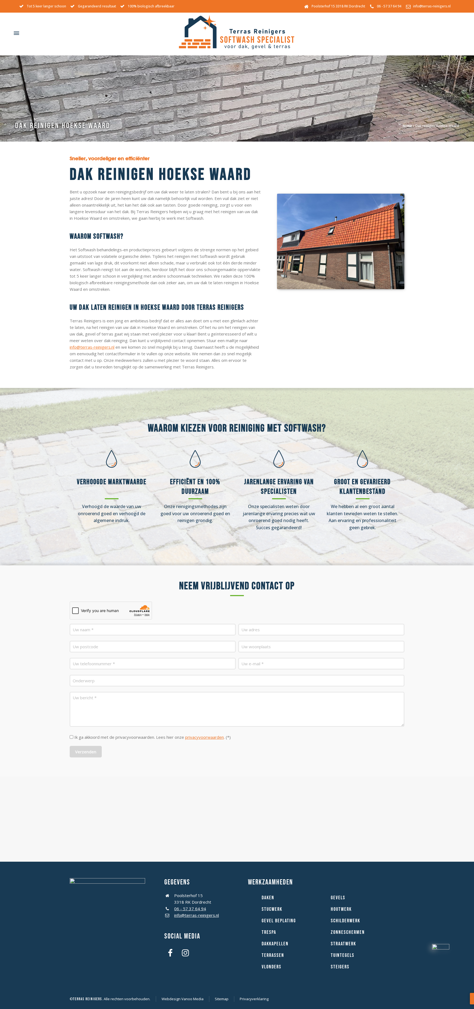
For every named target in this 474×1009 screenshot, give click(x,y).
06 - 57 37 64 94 (389, 6)
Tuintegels (342, 955)
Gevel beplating (279, 921)
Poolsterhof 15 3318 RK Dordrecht (338, 6)
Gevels (338, 898)
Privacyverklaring (254, 998)
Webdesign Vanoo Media (183, 998)
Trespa (269, 932)
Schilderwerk (345, 921)
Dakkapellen (275, 944)
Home (407, 125)
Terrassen (273, 955)
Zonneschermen (348, 932)
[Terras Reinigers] (237, 33)
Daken (268, 898)
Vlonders (271, 967)
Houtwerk (341, 909)
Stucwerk (272, 909)
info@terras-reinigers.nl (432, 6)
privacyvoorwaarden (204, 737)
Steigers (340, 967)
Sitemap (221, 998)
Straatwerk (343, 944)
